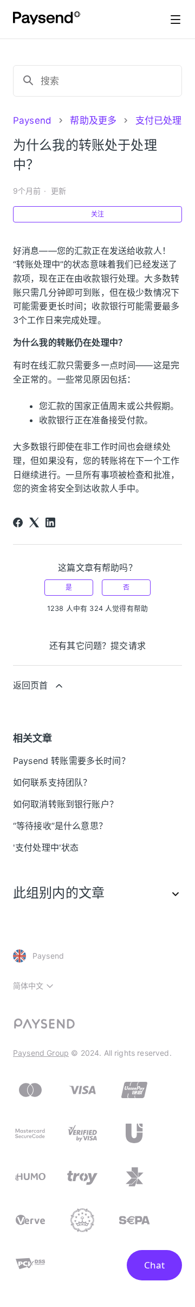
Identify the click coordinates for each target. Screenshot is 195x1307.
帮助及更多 (93, 120)
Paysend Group (41, 1052)
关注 (97, 214)
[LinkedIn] (50, 522)
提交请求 (128, 645)
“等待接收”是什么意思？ (60, 825)
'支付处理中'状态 (46, 847)
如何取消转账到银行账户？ (65, 804)
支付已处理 (158, 120)
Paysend (32, 120)
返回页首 (30, 685)
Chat (154, 1265)
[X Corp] (34, 522)
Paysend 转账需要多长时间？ (71, 760)
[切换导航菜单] (175, 19)
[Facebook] (18, 522)
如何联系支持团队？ (52, 782)
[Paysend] (46, 19)
